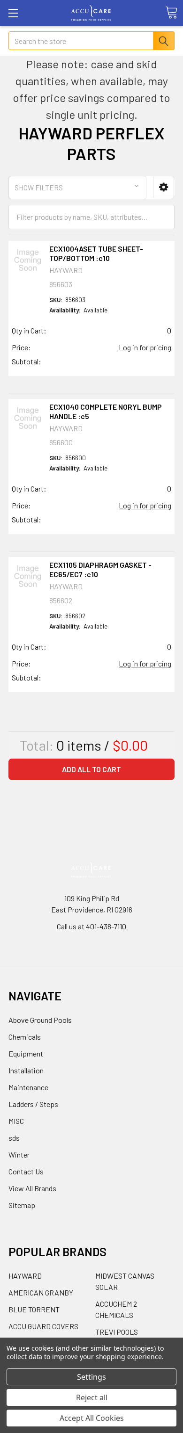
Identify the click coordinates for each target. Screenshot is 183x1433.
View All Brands (32, 1188)
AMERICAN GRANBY (40, 1292)
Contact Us (26, 1171)
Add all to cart (91, 769)
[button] (163, 187)
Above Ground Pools (40, 1019)
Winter (19, 1154)
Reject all (91, 1397)
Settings (91, 1377)
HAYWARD (25, 1275)
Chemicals (24, 1036)
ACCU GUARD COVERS (43, 1326)
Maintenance (28, 1087)
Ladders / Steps (33, 1104)
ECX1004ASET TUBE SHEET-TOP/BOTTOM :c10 (96, 253)
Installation (26, 1070)
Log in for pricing (145, 347)
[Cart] (171, 13)
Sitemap (21, 1205)
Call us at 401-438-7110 (91, 926)
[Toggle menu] (13, 13)
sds (14, 1137)
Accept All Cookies (92, 1418)
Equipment (25, 1053)
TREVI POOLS (116, 1331)
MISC (16, 1120)
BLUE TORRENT (34, 1309)
